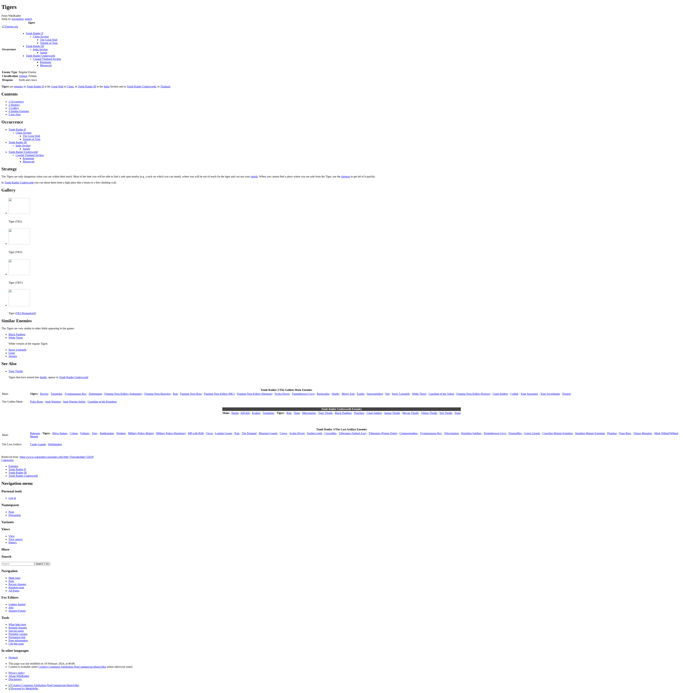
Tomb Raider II (34, 33)
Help (11, 581)
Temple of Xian (49, 42)
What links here (17, 624)
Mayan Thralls (410, 413)
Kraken (256, 413)
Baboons (35, 433)
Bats (289, 413)
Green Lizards (532, 433)
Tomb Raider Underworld (40, 55)
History (13, 542)
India (106, 86)
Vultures (84, 433)
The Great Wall (48, 39)
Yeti (387, 393)
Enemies (13, 466)
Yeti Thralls (445, 413)
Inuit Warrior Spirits (74, 401)
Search (6, 556)
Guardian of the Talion (441, 393)
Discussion (15, 515)
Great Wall (57, 86)
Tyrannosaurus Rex (75, 393)
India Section (40, 49)
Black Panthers (17, 334)
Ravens (44, 393)
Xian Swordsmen (550, 393)
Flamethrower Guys (303, 393)
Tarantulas (56, 393)
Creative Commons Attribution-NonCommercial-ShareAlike (72, 666)
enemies (18, 86)
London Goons (223, 433)
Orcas (209, 433)
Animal (23, 76)
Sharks (335, 393)
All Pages (14, 590)
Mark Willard (661, 433)
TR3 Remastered (25, 313)
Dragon (566, 393)
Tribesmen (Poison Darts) (383, 433)
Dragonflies (515, 433)
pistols (254, 176)
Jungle (43, 52)
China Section (41, 36)
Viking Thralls (429, 413)
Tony (95, 433)
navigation (17, 18)
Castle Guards (38, 444)
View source (16, 539)
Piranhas (612, 433)
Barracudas (323, 393)
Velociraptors (451, 433)
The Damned (249, 433)
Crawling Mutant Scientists (557, 433)
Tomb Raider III (35, 46)
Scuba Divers (282, 393)
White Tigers (16, 337)
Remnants (45, 62)
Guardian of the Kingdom (102, 401)
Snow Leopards (17, 349)
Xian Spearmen (529, 393)
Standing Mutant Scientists (590, 433)
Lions (12, 352)
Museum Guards (268, 433)
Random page (16, 587)
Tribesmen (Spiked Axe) (352, 433)
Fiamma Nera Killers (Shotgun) (254, 393)
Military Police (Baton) (141, 433)
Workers (121, 433)
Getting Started (17, 604)
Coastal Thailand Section (47, 58)
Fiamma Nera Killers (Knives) (473, 393)
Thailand (165, 86)
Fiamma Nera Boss (191, 393)
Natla (458, 413)
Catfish (514, 393)
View (12, 536)
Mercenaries (309, 413)
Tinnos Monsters (642, 433)
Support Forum (17, 610)
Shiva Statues (59, 433)
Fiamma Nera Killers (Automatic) (123, 393)
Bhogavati (46, 65)
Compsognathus (408, 433)
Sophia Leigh (314, 433)
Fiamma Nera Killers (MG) (219, 393)
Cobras (74, 433)
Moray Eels (348, 393)
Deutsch (13, 657)
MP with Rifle (196, 433)
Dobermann (95, 393)
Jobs (11, 607)
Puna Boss (625, 433)
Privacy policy (17, 672)
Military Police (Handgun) (171, 433)
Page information (18, 640)
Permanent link (17, 637)
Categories (7, 460)
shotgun (345, 176)
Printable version (18, 634)
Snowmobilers (375, 393)
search (28, 18)
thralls (43, 377)
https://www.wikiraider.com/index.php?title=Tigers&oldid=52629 (56, 456)
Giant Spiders (500, 393)
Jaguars (13, 356)
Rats (175, 393)
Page (11, 511)
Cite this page (16, 643)
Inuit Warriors (53, 401)
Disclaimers (15, 679)
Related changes (18, 627)
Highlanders (55, 444)
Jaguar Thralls (392, 413)
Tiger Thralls (16, 371)
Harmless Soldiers (471, 433)
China (70, 86)
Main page (14, 577)
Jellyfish (245, 413)
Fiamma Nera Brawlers (157, 393)
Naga (297, 413)
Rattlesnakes (107, 433)
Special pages (16, 630)
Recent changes (17, 584)
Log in (12, 498)
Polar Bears (36, 401)
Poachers (359, 413)
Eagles (360, 393)
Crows (283, 433)
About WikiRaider (19, 676)
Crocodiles (330, 433)
